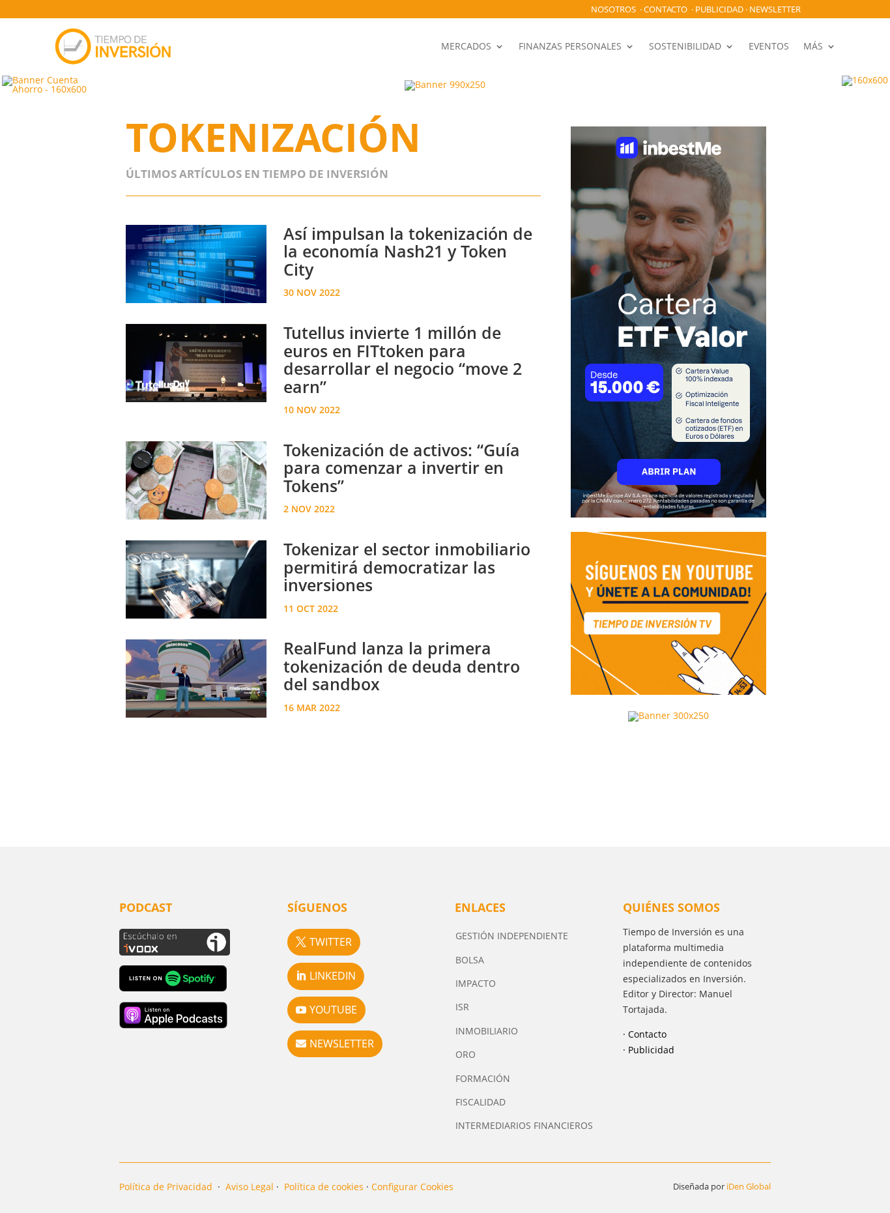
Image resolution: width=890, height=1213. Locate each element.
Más (813, 46)
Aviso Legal (249, 1186)
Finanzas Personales (570, 46)
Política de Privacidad (165, 1186)
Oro (465, 1054)
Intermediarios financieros (524, 1125)
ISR (462, 1007)
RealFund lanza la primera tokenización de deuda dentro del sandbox (401, 666)
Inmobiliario (486, 1031)
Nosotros (613, 9)
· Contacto (645, 1034)
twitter (330, 942)
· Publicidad (648, 1050)
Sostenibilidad (685, 46)
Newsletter (775, 9)
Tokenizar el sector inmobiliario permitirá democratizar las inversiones (406, 567)
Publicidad (719, 9)
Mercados (466, 46)
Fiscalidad (480, 1102)
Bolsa (469, 960)
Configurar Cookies (412, 1186)
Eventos (769, 46)
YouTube (333, 1009)
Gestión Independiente (511, 935)
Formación (482, 1078)
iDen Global (748, 1186)
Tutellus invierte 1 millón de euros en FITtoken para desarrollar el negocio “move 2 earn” (402, 359)
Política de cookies (324, 1186)
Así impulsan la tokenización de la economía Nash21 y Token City (407, 251)
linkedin (332, 976)
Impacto (475, 983)
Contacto (665, 9)
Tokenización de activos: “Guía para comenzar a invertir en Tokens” (401, 468)
